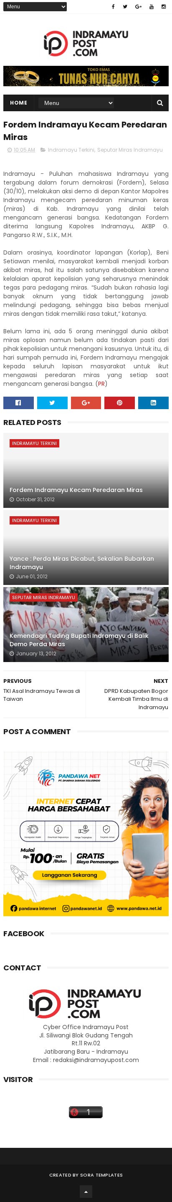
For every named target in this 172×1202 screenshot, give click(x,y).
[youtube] (152, 6)
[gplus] (138, 6)
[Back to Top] (86, 1191)
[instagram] (164, 6)
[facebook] (113, 6)
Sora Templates (101, 1175)
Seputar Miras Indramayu (130, 149)
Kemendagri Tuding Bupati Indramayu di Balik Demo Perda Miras (79, 640)
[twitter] (125, 6)
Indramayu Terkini (71, 149)
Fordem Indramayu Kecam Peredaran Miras (76, 490)
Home (18, 102)
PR (101, 384)
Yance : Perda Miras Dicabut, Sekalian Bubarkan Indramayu (82, 563)
